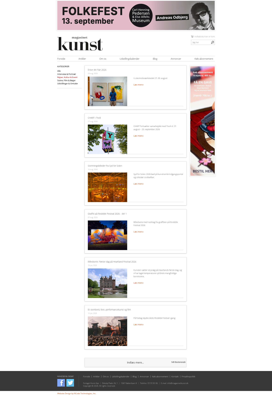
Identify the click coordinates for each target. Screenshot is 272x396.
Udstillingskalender (129, 58)
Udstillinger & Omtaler (67, 83)
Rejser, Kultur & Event (67, 77)
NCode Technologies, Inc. (85, 393)
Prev (61, 15)
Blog (155, 58)
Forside (61, 58)
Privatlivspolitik (188, 377)
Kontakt (174, 377)
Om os (102, 58)
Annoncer (176, 58)
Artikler (82, 58)
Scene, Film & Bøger (66, 80)
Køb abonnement (204, 58)
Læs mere (138, 85)
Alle (59, 71)
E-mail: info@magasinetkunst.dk (174, 383)
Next (210, 15)
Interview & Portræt (66, 74)
